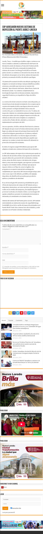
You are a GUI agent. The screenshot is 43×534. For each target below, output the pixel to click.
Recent (4, 320)
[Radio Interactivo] (21, 5)
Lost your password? (8, 512)
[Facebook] (14, 313)
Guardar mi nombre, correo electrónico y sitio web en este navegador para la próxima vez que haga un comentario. (20, 267)
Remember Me (16, 508)
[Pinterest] (21, 313)
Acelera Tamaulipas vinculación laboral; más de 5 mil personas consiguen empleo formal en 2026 (27, 353)
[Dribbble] (25, 313)
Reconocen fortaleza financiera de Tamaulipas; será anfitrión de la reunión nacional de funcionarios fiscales (27, 344)
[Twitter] (17, 313)
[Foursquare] (29, 313)
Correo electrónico (8, 254)
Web (3, 260)
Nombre (5, 247)
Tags (26, 320)
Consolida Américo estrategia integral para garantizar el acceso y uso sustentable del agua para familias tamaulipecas (27, 326)
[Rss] (10, 313)
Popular (10, 320)
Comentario (6, 229)
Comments (19, 320)
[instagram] (32, 313)
